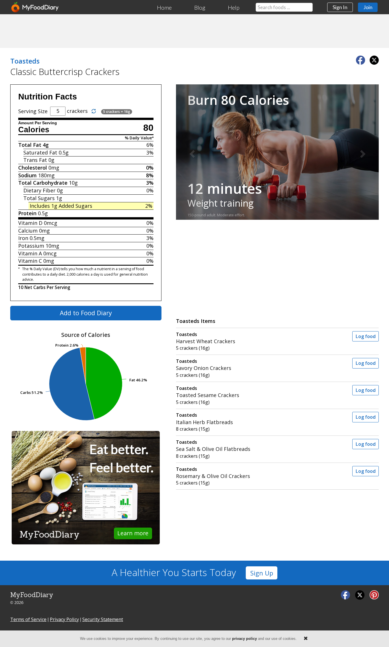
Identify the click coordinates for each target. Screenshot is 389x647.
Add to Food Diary (86, 313)
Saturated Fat (40, 152)
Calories (33, 129)
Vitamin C (30, 260)
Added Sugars (75, 205)
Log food (365, 336)
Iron (23, 238)
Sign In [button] (340, 7)
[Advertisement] (194, 31)
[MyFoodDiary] (35, 7)
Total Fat (29, 144)
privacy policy (244, 638)
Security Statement (102, 619)
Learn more (132, 533)
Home (164, 7)
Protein (27, 213)
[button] (191, 152)
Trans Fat (35, 159)
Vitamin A (30, 253)
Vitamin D (30, 222)
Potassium (31, 245)
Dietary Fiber (39, 190)
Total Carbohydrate (42, 182)
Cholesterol (32, 167)
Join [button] (367, 7)
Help (233, 7)
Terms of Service (28, 619)
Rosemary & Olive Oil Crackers (213, 472)
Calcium (28, 230)
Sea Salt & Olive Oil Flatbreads (213, 445)
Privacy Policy (64, 619)
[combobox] (284, 7)
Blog (199, 7)
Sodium (27, 175)
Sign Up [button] (261, 573)
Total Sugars (39, 198)
